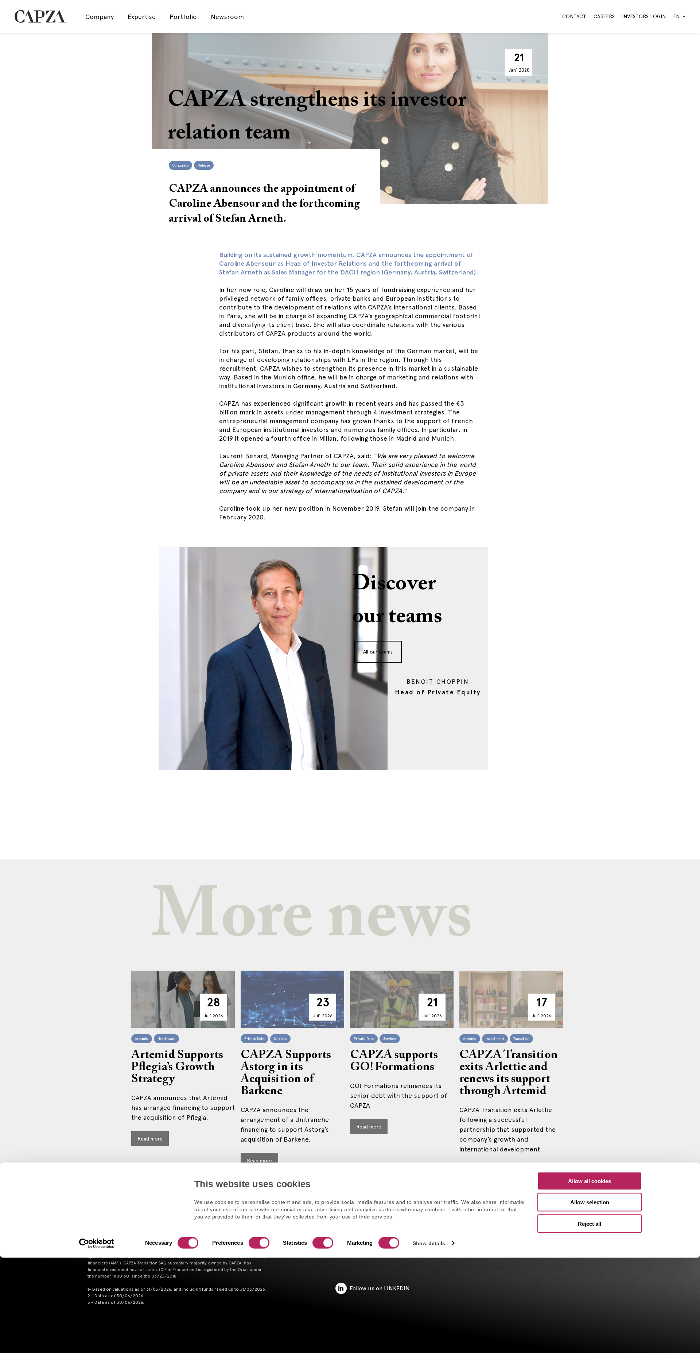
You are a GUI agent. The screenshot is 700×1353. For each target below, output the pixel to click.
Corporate (180, 165)
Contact (574, 16)
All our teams (378, 652)
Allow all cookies (589, 1181)
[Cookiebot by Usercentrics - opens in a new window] (97, 1244)
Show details (429, 1243)
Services (280, 1039)
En (676, 16)
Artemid (141, 1039)
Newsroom (227, 16)
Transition (521, 1039)
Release (204, 165)
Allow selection (589, 1202)
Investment (495, 1039)
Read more (150, 1139)
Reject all (589, 1223)
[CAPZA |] (40, 16)
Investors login (644, 16)
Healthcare (166, 1039)
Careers (604, 16)
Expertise (142, 16)
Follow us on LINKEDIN (380, 1288)
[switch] (258, 1243)
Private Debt (254, 1039)
